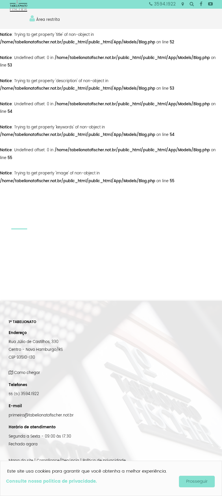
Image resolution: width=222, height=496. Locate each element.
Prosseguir (197, 481)
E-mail (15, 406)
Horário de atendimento (32, 427)
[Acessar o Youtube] (210, 4)
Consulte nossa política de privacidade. (51, 481)
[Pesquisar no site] (192, 4)
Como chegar (26, 373)
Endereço (18, 333)
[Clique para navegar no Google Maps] (183, 4)
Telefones (18, 385)
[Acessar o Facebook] (201, 4)
